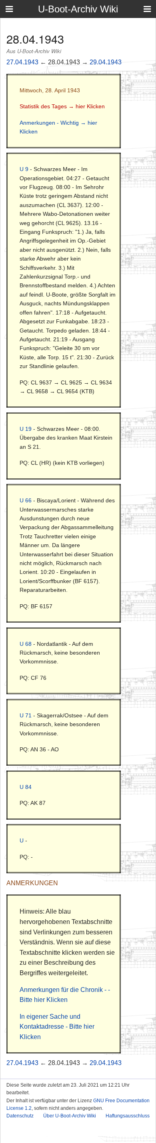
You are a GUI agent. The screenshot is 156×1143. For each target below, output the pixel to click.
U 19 (26, 429)
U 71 (26, 715)
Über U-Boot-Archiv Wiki (69, 1116)
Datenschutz (20, 1116)
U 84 (26, 787)
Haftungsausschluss (128, 1116)
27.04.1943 (22, 62)
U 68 (26, 644)
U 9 (24, 169)
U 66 (26, 500)
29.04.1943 (106, 62)
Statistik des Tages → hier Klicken (62, 106)
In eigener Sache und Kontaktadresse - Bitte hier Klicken (57, 1026)
